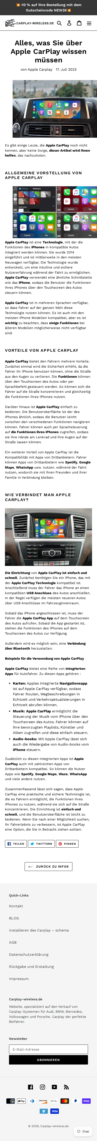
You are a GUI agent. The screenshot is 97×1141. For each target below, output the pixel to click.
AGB (12, 942)
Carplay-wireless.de (54, 1126)
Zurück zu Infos (52, 866)
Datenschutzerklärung (28, 954)
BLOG (14, 918)
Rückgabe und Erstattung (31, 966)
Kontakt (16, 906)
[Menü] (89, 23)
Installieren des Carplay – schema (39, 930)
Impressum (19, 979)
